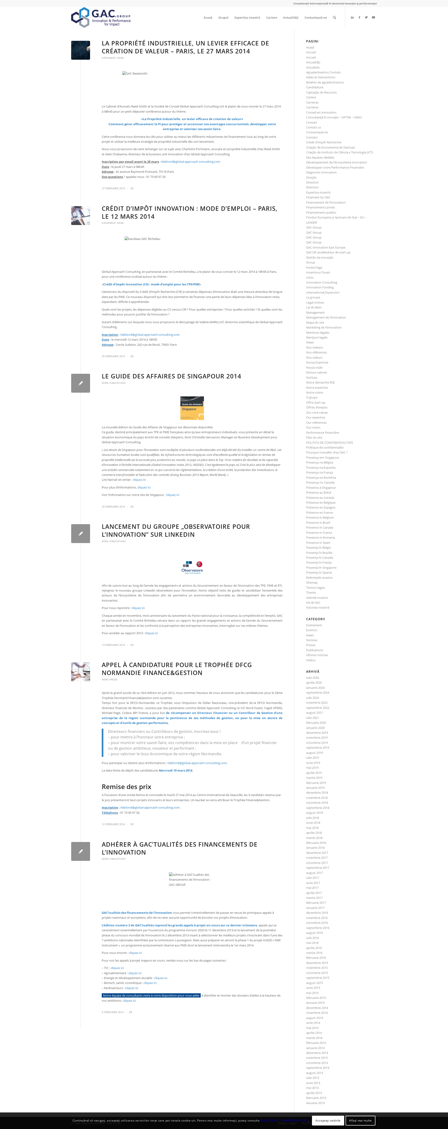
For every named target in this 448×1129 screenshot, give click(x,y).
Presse (113, 679)
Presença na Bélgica (319, 462)
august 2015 (314, 983)
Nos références (316, 352)
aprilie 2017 (314, 893)
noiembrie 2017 (317, 857)
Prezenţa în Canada (319, 557)
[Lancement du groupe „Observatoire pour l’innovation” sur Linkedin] (80, 533)
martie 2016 (314, 953)
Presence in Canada (319, 527)
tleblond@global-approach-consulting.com (190, 161)
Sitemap (312, 582)
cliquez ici (139, 480)
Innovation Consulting (321, 282)
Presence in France (319, 532)
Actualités (313, 67)
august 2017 (314, 873)
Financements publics (321, 212)
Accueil (311, 52)
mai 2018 (312, 828)
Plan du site (314, 437)
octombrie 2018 (317, 802)
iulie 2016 (312, 938)
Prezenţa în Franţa (319, 562)
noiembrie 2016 (317, 918)
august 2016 (314, 933)
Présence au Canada (320, 497)
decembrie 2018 (317, 792)
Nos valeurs (314, 357)
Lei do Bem (314, 307)
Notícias (311, 377)
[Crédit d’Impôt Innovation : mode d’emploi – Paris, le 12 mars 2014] (80, 215)
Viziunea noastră (317, 607)
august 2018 (314, 812)
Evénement (109, 57)
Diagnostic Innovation (321, 172)
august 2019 (314, 753)
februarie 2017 (316, 902)
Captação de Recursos (321, 92)
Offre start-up (315, 402)
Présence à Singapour (321, 487)
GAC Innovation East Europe (325, 247)
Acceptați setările (328, 1121)
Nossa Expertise (317, 362)
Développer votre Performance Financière (335, 167)
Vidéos (310, 660)
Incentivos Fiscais (318, 272)
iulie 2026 (312, 677)
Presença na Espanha (321, 467)
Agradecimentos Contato (323, 72)
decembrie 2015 (317, 963)
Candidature (314, 87)
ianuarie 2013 (315, 1103)
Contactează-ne (317, 132)
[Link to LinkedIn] (352, 17)
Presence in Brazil (318, 522)
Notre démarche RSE (320, 382)
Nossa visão (314, 367)
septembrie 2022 (317, 708)
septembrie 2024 (317, 692)
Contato (312, 137)
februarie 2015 (316, 998)
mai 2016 (312, 943)
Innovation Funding (320, 287)
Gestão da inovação (319, 257)
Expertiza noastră (318, 192)
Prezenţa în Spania (319, 572)
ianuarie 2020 (315, 728)
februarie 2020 (316, 722)
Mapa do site (315, 322)
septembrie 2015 (317, 978)
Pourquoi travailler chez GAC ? (327, 452)
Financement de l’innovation (326, 202)
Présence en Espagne (320, 507)
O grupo (312, 397)
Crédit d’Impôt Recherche (323, 142)
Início (310, 277)
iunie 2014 (313, 1023)
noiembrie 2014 (317, 1013)
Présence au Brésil (318, 492)
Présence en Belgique (321, 502)
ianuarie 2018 (315, 847)
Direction (312, 182)
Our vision (313, 427)
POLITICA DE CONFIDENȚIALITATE (329, 442)
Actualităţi (313, 62)
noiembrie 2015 (317, 968)
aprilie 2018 (314, 833)
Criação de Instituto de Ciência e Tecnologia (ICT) (339, 152)
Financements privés (320, 207)
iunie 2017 (313, 883)
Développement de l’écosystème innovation (336, 162)
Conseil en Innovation (321, 112)
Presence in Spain (318, 542)
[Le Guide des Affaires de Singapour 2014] (80, 383)
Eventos (311, 630)
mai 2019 (312, 767)
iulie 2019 (312, 757)
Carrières (312, 107)
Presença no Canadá (320, 482)
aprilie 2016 (314, 948)
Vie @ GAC (313, 602)
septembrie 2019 (317, 747)
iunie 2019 (313, 763)
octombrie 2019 (317, 743)
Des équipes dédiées (320, 157)
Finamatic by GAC (318, 197)
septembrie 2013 (317, 1068)
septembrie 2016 (317, 928)
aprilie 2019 (314, 773)
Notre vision (314, 392)
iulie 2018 (312, 818)
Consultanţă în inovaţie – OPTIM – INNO (334, 117)
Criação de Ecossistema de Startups (330, 147)
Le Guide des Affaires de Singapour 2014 (171, 376)
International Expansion (323, 292)
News (120, 57)
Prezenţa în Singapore (321, 567)
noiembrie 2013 (317, 1058)
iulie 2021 (312, 718)
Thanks (311, 592)
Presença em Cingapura (322, 457)
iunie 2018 (313, 823)
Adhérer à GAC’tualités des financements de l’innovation (180, 848)
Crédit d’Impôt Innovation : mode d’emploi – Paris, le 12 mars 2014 (189, 212)
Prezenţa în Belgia (318, 547)
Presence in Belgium (320, 517)
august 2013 (314, 1073)
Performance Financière (322, 432)
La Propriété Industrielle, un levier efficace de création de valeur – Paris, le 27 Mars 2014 (185, 47)
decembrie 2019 (317, 733)
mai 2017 (312, 888)
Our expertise (315, 417)
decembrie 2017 (317, 853)
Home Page (314, 267)
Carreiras (312, 102)
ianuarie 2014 (315, 1048)
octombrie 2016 (317, 923)
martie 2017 (314, 898)
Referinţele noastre (319, 577)
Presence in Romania (320, 537)
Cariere (311, 97)
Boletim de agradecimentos (325, 82)
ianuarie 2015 (315, 1003)
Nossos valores (316, 372)
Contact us (313, 127)
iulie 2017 (312, 878)
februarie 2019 (316, 783)
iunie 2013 (313, 1083)
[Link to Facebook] (359, 17)
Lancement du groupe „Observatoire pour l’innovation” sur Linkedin (176, 530)
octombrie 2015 (317, 973)
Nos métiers (314, 347)
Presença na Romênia (321, 477)
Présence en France (319, 512)
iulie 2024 (312, 698)
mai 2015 (312, 993)
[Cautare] (334, 17)
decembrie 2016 (317, 913)
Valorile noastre (317, 598)
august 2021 (314, 712)
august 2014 (314, 1018)
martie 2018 (314, 838)
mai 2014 (312, 1028)
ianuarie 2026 (315, 688)
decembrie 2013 (317, 1053)
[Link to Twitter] (366, 17)
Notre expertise (317, 387)
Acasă (310, 47)
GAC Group (314, 227)
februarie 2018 (316, 843)
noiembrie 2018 (317, 798)
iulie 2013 (312, 1078)
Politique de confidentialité (324, 447)
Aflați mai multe (360, 1121)
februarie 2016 (316, 958)
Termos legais (315, 587)
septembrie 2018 (317, 808)
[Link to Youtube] (373, 17)
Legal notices (315, 302)
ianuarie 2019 (315, 788)
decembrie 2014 (317, 1008)
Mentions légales (317, 332)
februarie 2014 (316, 1043)
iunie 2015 (313, 988)
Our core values (317, 412)
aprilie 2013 (314, 1093)
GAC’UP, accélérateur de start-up (328, 252)
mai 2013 (312, 1088)
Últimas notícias (317, 655)
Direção (311, 177)
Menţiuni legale (316, 337)
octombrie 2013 (317, 1063)
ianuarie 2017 (315, 908)
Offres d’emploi (316, 407)
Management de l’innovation (326, 317)
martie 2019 (314, 778)
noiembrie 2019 (317, 737)
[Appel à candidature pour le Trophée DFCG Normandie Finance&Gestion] (80, 671)
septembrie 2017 (317, 868)
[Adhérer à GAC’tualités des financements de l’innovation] (80, 851)
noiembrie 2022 (317, 702)
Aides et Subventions (320, 77)
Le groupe (313, 297)
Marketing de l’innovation (324, 327)
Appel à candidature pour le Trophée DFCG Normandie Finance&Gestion (177, 669)
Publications (117, 382)
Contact (311, 122)
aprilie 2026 (314, 682)
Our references (316, 422)
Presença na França (319, 472)
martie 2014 (314, 1038)
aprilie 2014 (314, 1033)
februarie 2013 (316, 1098)
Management (315, 312)
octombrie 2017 (317, 863)
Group (310, 262)
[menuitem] (208, 17)
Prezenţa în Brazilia (319, 553)
